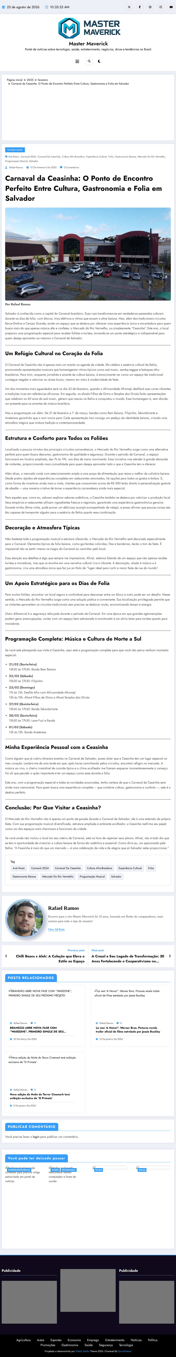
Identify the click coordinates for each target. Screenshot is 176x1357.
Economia (74, 1340)
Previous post (76, 950)
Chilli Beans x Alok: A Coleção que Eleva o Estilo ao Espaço (50, 959)
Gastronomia (70, 1345)
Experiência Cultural (96, 156)
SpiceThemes (124, 1351)
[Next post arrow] (170, 956)
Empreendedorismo (19, 1169)
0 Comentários (71, 167)
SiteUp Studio (83, 1351)
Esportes (56, 1340)
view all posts (56, 929)
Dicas (98, 1169)
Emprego (93, 1340)
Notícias (136, 1340)
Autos (40, 1340)
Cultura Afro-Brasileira (73, 156)
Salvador (33, 161)
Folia (110, 156)
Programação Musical (16, 161)
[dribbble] (150, 7)
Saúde (55, 1169)
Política (152, 1340)
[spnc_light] (99, 61)
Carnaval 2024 (28, 156)
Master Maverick (88, 43)
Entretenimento (15, 149)
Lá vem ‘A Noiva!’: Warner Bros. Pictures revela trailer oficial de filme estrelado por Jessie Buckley (128, 1030)
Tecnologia (68, 1169)
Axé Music (13, 156)
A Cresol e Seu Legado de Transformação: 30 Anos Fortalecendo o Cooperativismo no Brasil (128, 959)
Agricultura (23, 1340)
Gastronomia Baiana (125, 156)
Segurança (106, 1345)
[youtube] (171, 7)
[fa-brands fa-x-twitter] (129, 7)
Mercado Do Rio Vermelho (151, 156)
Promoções (48, 1345)
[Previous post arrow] (6, 956)
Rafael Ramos (16, 167)
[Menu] (77, 61)
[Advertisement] (88, 111)
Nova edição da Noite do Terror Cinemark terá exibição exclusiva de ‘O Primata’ (40, 1096)
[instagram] (160, 7)
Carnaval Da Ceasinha (49, 156)
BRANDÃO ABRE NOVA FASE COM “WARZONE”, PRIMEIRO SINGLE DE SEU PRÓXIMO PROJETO (37, 1030)
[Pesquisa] (89, 61)
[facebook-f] (139, 7)
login (36, 1137)
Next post (98, 950)
